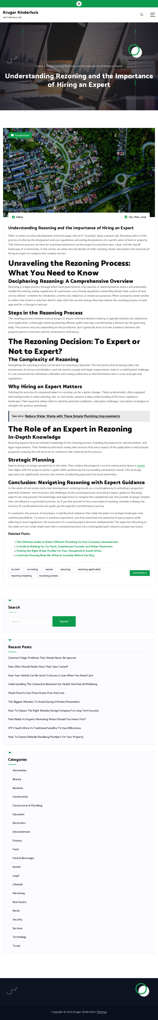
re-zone (15, 569)
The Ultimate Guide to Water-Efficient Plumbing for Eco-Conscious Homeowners (67, 542)
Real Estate (19, 902)
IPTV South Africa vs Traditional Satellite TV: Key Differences (44, 728)
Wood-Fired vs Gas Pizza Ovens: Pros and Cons (36, 693)
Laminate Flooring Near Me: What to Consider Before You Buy (55, 555)
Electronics (19, 823)
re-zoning (32, 569)
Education (18, 814)
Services (17, 928)
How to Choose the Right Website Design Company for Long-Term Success (53, 711)
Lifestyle (18, 884)
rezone (141, 465)
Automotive (19, 770)
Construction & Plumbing (27, 806)
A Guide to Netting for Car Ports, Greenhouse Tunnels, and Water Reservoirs (64, 546)
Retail (16, 911)
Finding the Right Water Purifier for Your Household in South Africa (58, 551)
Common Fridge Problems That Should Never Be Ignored (42, 658)
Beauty (17, 779)
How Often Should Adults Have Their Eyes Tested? (38, 667)
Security (17, 920)
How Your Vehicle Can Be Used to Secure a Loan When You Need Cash (50, 675)
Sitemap (102, 1012)
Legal (16, 876)
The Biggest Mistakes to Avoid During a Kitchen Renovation (44, 702)
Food (16, 849)
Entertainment (21, 832)
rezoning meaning (21, 576)
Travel (16, 946)
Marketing (19, 893)
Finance (17, 841)
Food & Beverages (23, 858)
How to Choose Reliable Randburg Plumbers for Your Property (45, 737)
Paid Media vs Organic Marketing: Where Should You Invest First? (47, 719)
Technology (19, 937)
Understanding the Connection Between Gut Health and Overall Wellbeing (52, 684)
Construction (22, 135)
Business (18, 788)
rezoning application (89, 569)
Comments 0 (139, 573)
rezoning (65, 569)
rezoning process (48, 576)
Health (17, 867)
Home (39, 66)
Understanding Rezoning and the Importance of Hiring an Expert (84, 66)
